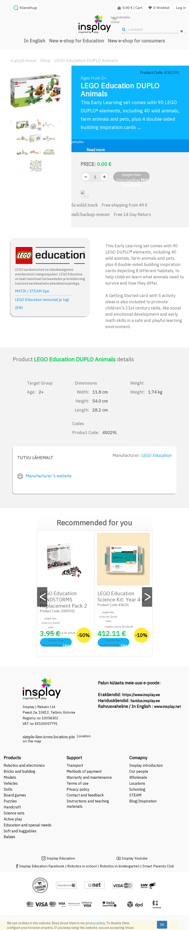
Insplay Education (61, 858)
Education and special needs (27, 825)
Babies (9, 836)
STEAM (135, 795)
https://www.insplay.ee (141, 694)
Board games (15, 795)
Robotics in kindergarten (120, 866)
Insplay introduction (146, 765)
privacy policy (95, 923)
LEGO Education (156, 455)
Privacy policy (78, 789)
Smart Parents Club (158, 866)
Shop (45, 60)
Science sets (14, 813)
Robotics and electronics (24, 765)
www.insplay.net (167, 706)
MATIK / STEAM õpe (32, 291)
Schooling (137, 789)
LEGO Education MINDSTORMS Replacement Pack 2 (63, 599)
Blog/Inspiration (143, 801)
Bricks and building (19, 771)
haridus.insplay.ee (145, 700)
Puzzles (10, 801)
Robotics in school (82, 866)
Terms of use (78, 783)
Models (10, 777)
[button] (12, 119)
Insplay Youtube (135, 858)
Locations (137, 783)
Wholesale (138, 777)
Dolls (8, 789)
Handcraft (12, 807)
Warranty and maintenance (90, 777)
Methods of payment (84, 771)
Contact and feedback (85, 795)
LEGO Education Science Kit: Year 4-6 (121, 596)
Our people (138, 771)
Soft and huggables (20, 831)
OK (162, 925)
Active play (13, 819)
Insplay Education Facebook (41, 866)
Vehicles (11, 783)
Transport (75, 765)
